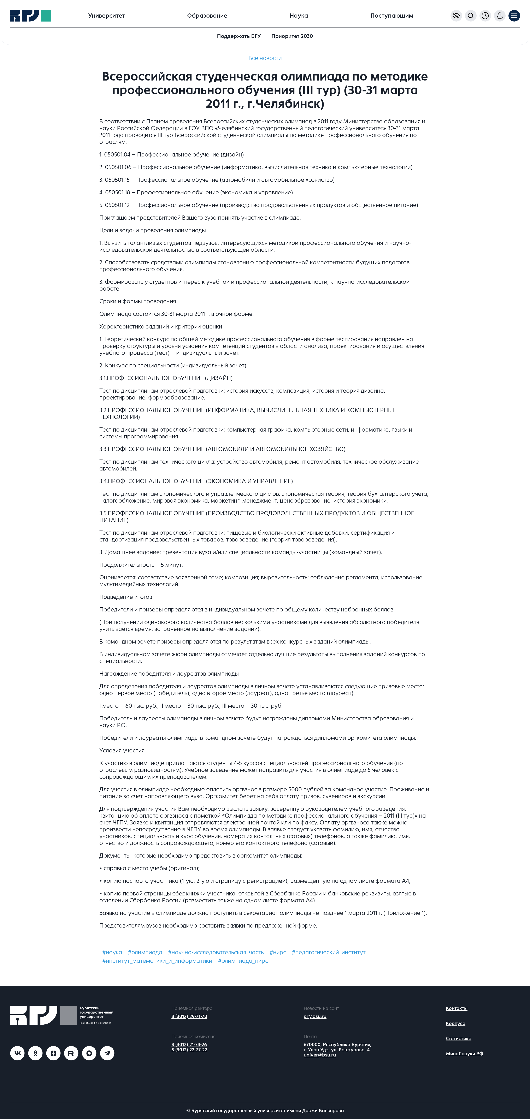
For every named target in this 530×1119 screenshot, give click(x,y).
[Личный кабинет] (500, 16)
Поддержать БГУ (239, 36)
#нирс (278, 952)
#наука (112, 952)
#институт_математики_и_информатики (157, 961)
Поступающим (391, 16)
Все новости (265, 58)
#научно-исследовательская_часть (216, 952)
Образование (207, 16)
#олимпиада (145, 952)
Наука (299, 16)
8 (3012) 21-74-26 (189, 1044)
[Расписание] (485, 16)
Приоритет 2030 (292, 36)
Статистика (458, 1038)
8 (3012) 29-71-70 (189, 1016)
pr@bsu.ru (315, 1016)
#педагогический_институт (329, 952)
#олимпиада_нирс (243, 961)
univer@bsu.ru (320, 1055)
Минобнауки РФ (464, 1053)
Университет (106, 16)
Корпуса (455, 1023)
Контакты (456, 1008)
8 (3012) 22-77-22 (189, 1049)
